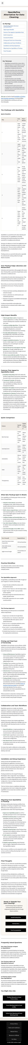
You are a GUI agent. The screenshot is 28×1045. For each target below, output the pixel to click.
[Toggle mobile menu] (2, 3)
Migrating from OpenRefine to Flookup (13, 48)
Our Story (14, 1039)
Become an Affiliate (14, 1035)
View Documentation (16, 930)
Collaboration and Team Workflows (12, 43)
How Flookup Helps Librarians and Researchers (11, 26)
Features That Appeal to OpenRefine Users (14, 32)
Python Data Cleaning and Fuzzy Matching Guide (14, 1014)
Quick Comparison (8, 35)
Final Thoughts (7, 51)
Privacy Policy (14, 1023)
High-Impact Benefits (9, 29)
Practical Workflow (8, 37)
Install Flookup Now (16, 917)
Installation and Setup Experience (12, 45)
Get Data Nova (15, 923)
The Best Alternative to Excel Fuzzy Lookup (14, 998)
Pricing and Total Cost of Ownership (12, 40)
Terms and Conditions (14, 1027)
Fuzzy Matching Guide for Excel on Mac (14, 1006)
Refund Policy (14, 1031)
